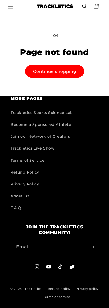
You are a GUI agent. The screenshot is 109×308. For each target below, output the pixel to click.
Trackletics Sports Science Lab (42, 112)
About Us (20, 196)
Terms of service (57, 297)
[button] (10, 6)
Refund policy (59, 289)
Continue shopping (54, 71)
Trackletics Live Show (33, 148)
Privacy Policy (25, 184)
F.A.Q (16, 207)
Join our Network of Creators (40, 136)
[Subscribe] (92, 247)
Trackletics (32, 289)
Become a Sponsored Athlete (41, 124)
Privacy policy (87, 289)
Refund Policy (25, 172)
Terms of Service (28, 160)
